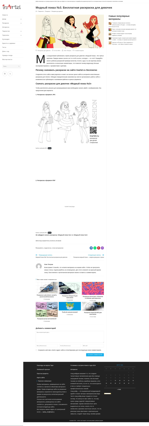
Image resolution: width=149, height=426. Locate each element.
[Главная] (36, 11)
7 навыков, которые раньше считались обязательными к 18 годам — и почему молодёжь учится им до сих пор (122, 24)
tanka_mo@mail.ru (48, 412)
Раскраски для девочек (57, 11)
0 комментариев (79, 50)
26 (115, 383)
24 (106, 383)
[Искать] (19, 66)
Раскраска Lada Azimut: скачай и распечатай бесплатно (47, 295)
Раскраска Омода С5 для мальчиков (69, 296)
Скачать (50, 148)
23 (133, 380)
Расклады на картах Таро (45, 365)
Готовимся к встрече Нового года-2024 (83, 365)
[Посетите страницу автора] (39, 266)
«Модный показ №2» (80, 235)
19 (115, 380)
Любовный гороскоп (43, 369)
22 (128, 380)
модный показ (46, 240)
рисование (58, 240)
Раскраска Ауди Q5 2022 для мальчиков (93, 313)
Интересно (73, 369)
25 (110, 383)
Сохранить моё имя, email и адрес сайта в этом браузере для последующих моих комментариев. (69, 350)
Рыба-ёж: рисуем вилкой (70, 312)
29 (128, 383)
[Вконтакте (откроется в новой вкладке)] (4, 73)
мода (40, 240)
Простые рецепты (42, 373)
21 (124, 380)
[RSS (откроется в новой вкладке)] (10, 73)
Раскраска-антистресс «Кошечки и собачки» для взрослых (93, 297)
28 (124, 383)
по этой (92, 58)
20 (119, 380)
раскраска (52, 240)
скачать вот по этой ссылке (72, 58)
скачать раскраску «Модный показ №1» (58, 235)
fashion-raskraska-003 (41, 148)
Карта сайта (41, 377)
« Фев (119, 389)
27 (119, 383)
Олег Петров (67, 50)
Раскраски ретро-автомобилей (46, 318)
